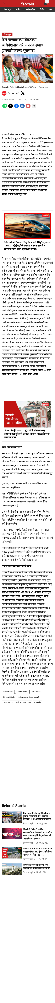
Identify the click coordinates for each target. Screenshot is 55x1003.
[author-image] (4, 93)
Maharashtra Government (28, 697)
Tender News (22, 692)
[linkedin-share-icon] (22, 107)
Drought (37, 702)
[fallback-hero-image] (12, 817)
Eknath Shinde (9, 697)
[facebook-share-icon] (16, 107)
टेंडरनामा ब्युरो (13, 93)
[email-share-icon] (28, 107)
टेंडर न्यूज (7, 9)
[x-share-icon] (10, 107)
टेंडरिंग (42, 9)
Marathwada (36, 692)
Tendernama (8, 692)
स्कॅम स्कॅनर (30, 9)
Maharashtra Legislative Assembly (17, 702)
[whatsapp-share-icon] (4, 107)
